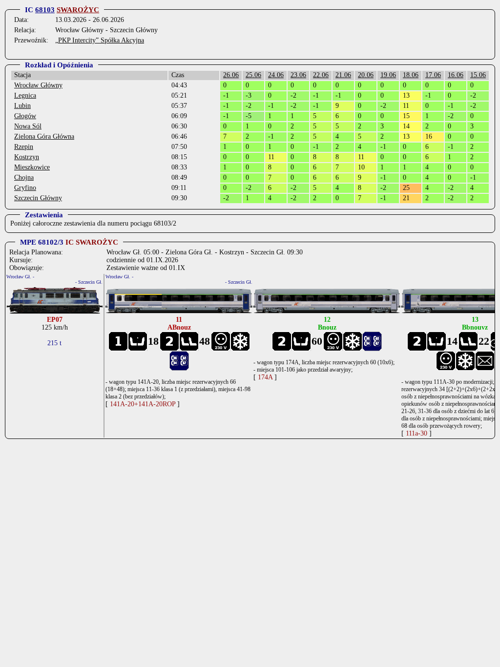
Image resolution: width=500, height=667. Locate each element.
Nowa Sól (28, 126)
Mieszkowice (32, 167)
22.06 (321, 75)
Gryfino (25, 187)
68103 (45, 10)
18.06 (410, 75)
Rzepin (23, 146)
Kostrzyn (26, 157)
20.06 (366, 75)
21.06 (343, 75)
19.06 (388, 75)
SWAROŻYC (78, 10)
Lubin (22, 105)
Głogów (25, 116)
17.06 (433, 75)
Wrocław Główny (38, 85)
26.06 (231, 75)
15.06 (478, 75)
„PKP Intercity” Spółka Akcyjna (99, 40)
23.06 (298, 75)
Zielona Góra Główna (44, 136)
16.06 (455, 75)
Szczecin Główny (38, 198)
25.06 (253, 75)
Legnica (25, 95)
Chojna (24, 177)
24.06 (276, 75)
